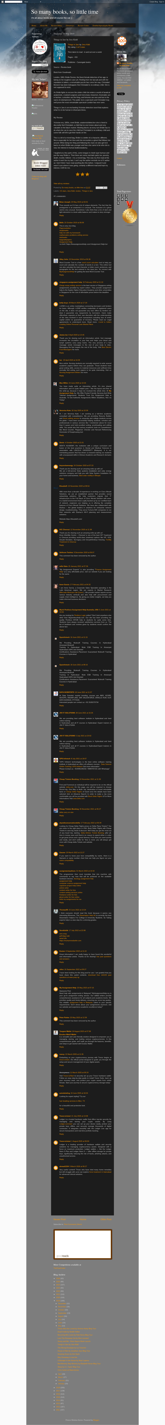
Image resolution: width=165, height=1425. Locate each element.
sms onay (63, 934)
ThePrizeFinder (59, 1268)
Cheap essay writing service (70, 285)
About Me (44, 25)
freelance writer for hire (68, 895)
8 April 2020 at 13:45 (76, 335)
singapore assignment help (70, 282)
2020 (58, 1297)
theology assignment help (83, 879)
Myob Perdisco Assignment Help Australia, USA (78, 610)
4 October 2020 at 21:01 (74, 443)
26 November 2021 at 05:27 (90, 809)
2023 (58, 1288)
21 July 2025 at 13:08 (79, 1116)
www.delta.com (79, 798)
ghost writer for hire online (69, 897)
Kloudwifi (63, 486)
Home (34, 25)
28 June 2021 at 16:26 (84, 713)
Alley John (63, 259)
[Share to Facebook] (104, 188)
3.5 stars (63, 191)
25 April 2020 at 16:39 (71, 360)
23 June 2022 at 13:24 (77, 910)
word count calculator (90, 262)
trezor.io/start (64, 1060)
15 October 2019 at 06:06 (74, 223)
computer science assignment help (72, 883)
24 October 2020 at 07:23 (83, 465)
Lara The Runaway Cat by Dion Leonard (73, 1338)
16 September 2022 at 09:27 (75, 969)
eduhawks (63, 237)
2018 (58, 1388)
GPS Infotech (64, 759)
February (62, 1380)
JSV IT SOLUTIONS (67, 713)
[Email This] (97, 188)
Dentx (61, 443)
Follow (119, 158)
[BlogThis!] (99, 188)
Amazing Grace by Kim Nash (69, 1354)
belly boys (63, 303)
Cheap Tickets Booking (69, 779)
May (60, 1326)
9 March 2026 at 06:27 (78, 1166)
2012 (58, 1407)
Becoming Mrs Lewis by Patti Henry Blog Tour (75, 1335)
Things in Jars (73, 45)
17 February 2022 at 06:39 (91, 823)
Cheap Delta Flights (74, 792)
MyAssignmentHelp (66, 272)
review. (78, 191)
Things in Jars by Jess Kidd (68, 1344)
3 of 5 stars (80, 47)
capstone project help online (70, 886)
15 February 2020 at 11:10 (93, 282)
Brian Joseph (64, 202)
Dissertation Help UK (88, 915)
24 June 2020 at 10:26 (77, 383)
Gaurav (62, 852)
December (62, 1303)
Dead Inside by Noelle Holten (69, 1332)
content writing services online (70, 892)
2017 (58, 1391)
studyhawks (63, 230)
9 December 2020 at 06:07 (84, 552)
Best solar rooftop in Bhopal (89, 475)
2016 (58, 1394)
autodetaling (64, 1093)
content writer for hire (67, 890)
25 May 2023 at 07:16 (85, 988)
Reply (61, 215)
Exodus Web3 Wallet (67, 1034)
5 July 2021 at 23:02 (83, 736)
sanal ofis (63, 938)
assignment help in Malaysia (81, 1002)
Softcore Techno (66, 552)
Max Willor (63, 383)
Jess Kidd (86, 45)
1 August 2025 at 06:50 (80, 1141)
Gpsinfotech (64, 637)
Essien (62, 951)
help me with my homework (69, 233)
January (61, 1384)
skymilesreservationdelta (69, 823)
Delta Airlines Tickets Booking (92, 833)
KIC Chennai (64, 529)
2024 (58, 1285)
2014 (58, 1400)
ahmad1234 (64, 1166)
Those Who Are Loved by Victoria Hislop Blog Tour (77, 1329)
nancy (62, 1054)
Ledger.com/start (66, 1124)
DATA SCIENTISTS (66, 692)
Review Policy (56, 25)
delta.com (70, 787)
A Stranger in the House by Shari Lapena (73, 1360)
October (61, 1310)
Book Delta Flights (95, 796)
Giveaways (70, 25)
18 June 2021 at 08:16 (79, 665)
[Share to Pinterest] (106, 188)
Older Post (105, 1219)
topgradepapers (65, 240)
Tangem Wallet (65, 1031)
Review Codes (83, 25)
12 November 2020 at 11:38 (81, 529)
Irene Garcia (64, 584)
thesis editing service (71, 418)
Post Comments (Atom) (73, 1224)
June (60, 1323)
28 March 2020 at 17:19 (78, 303)
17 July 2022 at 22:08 (77, 930)
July (60, 1319)
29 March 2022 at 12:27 (75, 852)
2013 (58, 1403)
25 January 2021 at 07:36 (78, 566)
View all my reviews (61, 184)
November (62, 1307)
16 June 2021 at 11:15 (79, 637)
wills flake (63, 566)
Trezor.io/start (65, 1116)
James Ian (63, 335)
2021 (58, 1294)
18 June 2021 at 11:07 (83, 692)
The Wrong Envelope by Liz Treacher (72, 1348)
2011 (58, 1410)
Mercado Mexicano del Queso (72, 592)
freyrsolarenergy (66, 465)
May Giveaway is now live (67, 1357)
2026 (58, 1278)
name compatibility (66, 860)
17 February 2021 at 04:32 (80, 584)
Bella (61, 223)
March (60, 1377)
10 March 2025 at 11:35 (74, 1054)
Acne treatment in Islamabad (100, 1172)
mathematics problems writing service (73, 235)
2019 (58, 1301)
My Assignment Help (67, 988)
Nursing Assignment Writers (70, 372)
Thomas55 (63, 910)
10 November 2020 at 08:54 (79, 486)
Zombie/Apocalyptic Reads (103, 25)
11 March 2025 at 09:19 (79, 1072)
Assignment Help (65, 242)
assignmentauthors (67, 871)
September (62, 1313)
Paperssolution (65, 228)
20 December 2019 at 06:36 (79, 259)
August (61, 1316)
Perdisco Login (80, 615)
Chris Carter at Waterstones (68, 1370)
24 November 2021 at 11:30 (90, 779)
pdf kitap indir (64, 936)
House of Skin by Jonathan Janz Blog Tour (74, 1351)
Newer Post (60, 1219)
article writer (64, 888)
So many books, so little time (64, 11)
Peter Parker (64, 1017)
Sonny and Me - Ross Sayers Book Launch (74, 1341)
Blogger (96, 1420)
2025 (58, 1282)
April (60, 1374)
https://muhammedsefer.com (70, 941)
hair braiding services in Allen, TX (72, 1101)
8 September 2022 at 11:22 (76, 951)
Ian (60, 360)
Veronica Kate (65, 410)
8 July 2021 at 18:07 (79, 759)
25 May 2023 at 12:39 (78, 1017)
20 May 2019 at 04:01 (79, 202)
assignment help (65, 881)
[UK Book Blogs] (130, 227)
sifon (61, 969)
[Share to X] (101, 188)
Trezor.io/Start (68, 1076)
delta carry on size (66, 812)
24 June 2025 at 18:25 (79, 1093)
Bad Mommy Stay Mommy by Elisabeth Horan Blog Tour (79, 1364)
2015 (58, 1397)
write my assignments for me (70, 899)
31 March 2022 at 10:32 (85, 871)
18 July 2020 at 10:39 (80, 410)
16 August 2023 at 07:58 (81, 1031)
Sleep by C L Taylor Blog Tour (69, 1367)
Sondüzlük (63, 930)
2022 (58, 1291)
